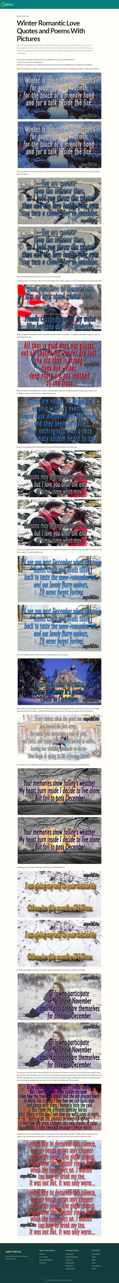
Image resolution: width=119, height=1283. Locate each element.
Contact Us (42, 1263)
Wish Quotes (70, 1266)
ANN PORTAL (13, 1251)
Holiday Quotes (70, 1268)
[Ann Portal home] (7, 4)
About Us (42, 1254)
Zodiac (94, 1268)
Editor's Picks (96, 1254)
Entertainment (96, 1266)
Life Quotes (69, 1260)
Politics (94, 1257)
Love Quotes (70, 1254)
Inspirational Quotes (72, 1257)
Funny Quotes (70, 1263)
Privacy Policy (43, 1257)
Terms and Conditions (45, 1260)
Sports (94, 1263)
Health (94, 1260)
